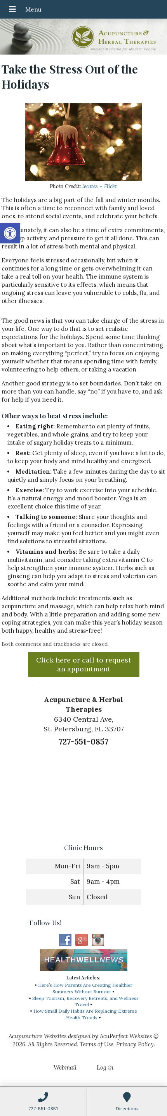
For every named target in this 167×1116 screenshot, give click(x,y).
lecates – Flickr (99, 186)
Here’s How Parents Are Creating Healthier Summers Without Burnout (85, 988)
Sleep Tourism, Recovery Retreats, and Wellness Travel (85, 1001)
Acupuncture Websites (37, 1036)
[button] (10, 233)
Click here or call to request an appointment (83, 664)
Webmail (65, 1067)
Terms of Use (96, 1044)
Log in (105, 1067)
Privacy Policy (135, 1044)
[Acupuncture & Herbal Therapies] (83, 37)
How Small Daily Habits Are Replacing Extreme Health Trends (85, 1014)
